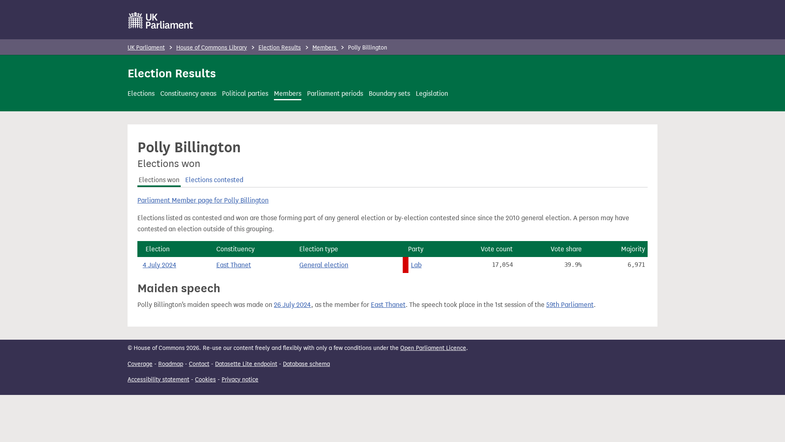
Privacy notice (240, 379)
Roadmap (170, 364)
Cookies (205, 379)
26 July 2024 (292, 305)
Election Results (279, 47)
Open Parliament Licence (433, 348)
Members (325, 47)
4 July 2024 (159, 265)
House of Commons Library (211, 47)
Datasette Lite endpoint (246, 364)
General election (323, 265)
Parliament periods (335, 93)
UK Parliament (146, 47)
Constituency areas (188, 93)
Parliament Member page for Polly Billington (203, 200)
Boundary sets (389, 93)
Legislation (432, 93)
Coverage (140, 364)
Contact (199, 364)
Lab (416, 265)
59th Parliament (570, 305)
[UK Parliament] (161, 20)
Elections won (159, 180)
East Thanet (233, 265)
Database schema (306, 364)
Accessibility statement (158, 379)
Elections (141, 93)
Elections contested (214, 180)
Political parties (245, 93)
